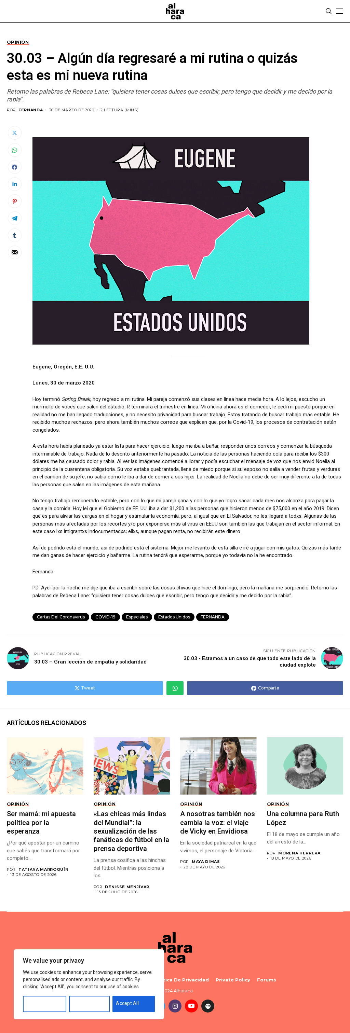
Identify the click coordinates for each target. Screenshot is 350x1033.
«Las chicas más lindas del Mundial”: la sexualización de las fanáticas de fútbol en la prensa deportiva (131, 831)
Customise (38, 1003)
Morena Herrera (299, 853)
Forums (266, 979)
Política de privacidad (181, 979)
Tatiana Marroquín (43, 869)
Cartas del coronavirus (61, 616)
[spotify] (207, 1006)
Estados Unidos (174, 616)
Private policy (233, 979)
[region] (89, 984)
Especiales (137, 616)
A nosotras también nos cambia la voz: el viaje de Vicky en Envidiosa (217, 822)
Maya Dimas (206, 862)
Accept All (127, 1003)
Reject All (83, 1003)
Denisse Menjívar (127, 887)
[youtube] (191, 1006)
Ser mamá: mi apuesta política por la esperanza (41, 822)
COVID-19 (105, 616)
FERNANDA (30, 110)
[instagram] (175, 1006)
